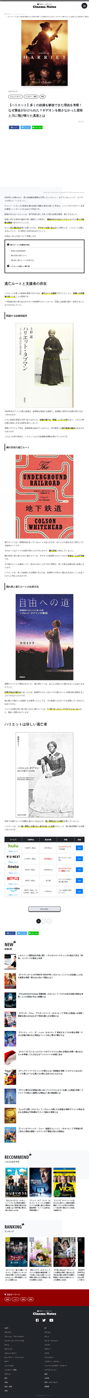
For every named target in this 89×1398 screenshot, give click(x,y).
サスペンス (8, 1349)
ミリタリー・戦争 (31, 96)
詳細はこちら (13, 851)
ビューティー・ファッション (14, 1357)
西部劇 (46, 1386)
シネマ (15, 1299)
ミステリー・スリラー (52, 1361)
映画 (7, 1299)
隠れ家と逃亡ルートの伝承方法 (22, 260)
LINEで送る (38, 127)
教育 (46, 1374)
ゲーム (7, 1345)
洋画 (42, 96)
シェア (15, 127)
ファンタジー (49, 1357)
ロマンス (8, 1374)
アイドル (47, 1332)
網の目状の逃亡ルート (19, 255)
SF (45, 1328)
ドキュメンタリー (20, 14)
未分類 (46, 1378)
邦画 (30, 1299)
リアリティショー (50, 1370)
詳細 (79, 848)
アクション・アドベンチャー (14, 1336)
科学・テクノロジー (51, 1382)
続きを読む (44, 909)
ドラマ (46, 1353)
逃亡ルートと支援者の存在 (20, 245)
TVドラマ (8, 1332)
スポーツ (47, 1349)
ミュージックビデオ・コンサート (55, 1365)
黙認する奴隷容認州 (18, 251)
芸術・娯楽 (8, 1386)
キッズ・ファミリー (51, 1340)
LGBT (6, 1328)
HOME (8, 14)
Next (81, 1262)
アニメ (46, 1336)
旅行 (6, 1378)
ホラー (7, 1361)
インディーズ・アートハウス (14, 1340)
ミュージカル (9, 1365)
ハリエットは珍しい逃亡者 (20, 266)
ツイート (26, 127)
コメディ (47, 1345)
